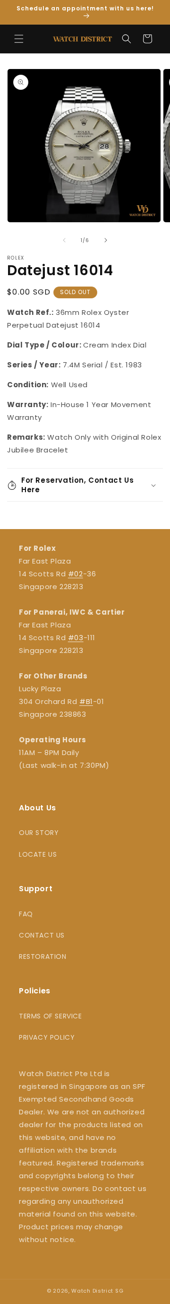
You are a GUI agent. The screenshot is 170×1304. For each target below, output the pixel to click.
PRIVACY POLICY (47, 1037)
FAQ (26, 914)
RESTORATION (43, 956)
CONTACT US (42, 935)
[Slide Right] (105, 240)
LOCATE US (38, 854)
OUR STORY (39, 832)
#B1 (86, 701)
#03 (76, 638)
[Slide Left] (64, 240)
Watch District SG (97, 1291)
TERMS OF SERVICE (50, 1016)
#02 (75, 574)
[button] (18, 38)
